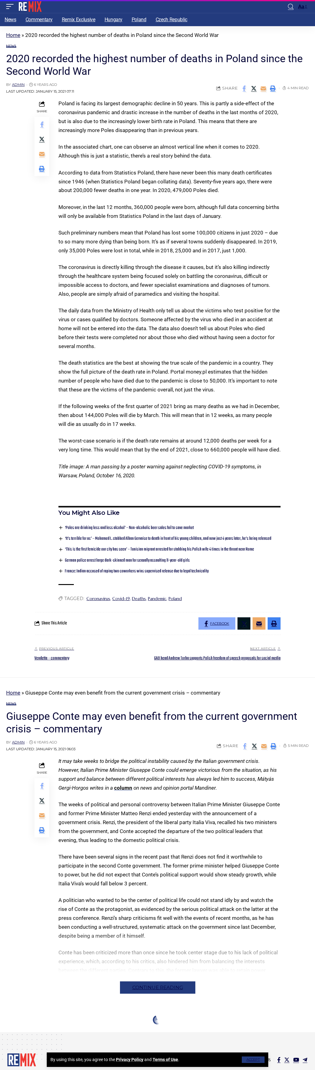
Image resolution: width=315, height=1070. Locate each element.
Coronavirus (98, 598)
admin (18, 84)
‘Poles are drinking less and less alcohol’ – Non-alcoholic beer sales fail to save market (129, 527)
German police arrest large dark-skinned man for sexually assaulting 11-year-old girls (127, 560)
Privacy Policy (129, 1059)
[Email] (263, 88)
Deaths (139, 598)
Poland (175, 598)
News (11, 46)
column (123, 788)
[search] (290, 6)
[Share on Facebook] (244, 88)
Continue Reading (157, 987)
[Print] (273, 88)
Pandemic (157, 598)
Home (13, 35)
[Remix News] (30, 6)
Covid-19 (121, 598)
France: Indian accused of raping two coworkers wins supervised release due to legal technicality (137, 571)
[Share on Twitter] (253, 88)
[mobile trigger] (11, 6)
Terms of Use (165, 1059)
